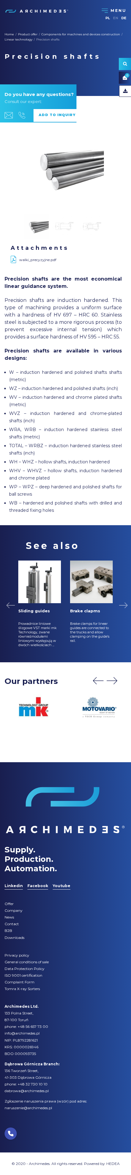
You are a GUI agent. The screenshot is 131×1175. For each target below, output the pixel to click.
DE (123, 18)
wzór (62, 1101)
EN (115, 18)
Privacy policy (17, 955)
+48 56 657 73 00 (33, 1026)
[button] (11, 1133)
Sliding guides (34, 610)
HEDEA (113, 1163)
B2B (8, 930)
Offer (9, 903)
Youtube (61, 885)
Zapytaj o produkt (60, 115)
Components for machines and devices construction (80, 34)
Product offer (27, 34)
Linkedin (14, 885)
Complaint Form (19, 982)
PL (107, 18)
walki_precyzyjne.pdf (37, 259)
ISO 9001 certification (23, 975)
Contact (12, 924)
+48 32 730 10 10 (33, 1084)
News (9, 917)
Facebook (37, 885)
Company (14, 910)
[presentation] (98, 680)
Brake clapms (85, 610)
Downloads (14, 937)
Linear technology (18, 39)
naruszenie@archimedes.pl (28, 1108)
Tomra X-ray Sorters (22, 988)
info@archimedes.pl (22, 1033)
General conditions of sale (27, 962)
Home (9, 34)
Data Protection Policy (24, 968)
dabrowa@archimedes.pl (27, 1090)
